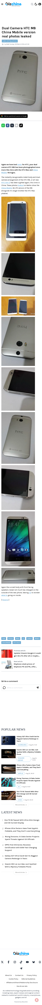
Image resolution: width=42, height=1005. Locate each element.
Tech (3, 638)
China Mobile (6, 188)
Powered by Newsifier (21, 1002)
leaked (21, 185)
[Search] (32, 4)
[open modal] (39, 4)
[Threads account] (40, 962)
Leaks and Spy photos (9, 41)
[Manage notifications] (37, 1000)
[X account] (2, 962)
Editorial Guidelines (28, 979)
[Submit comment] (37, 687)
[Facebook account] (8, 962)
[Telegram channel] (21, 968)
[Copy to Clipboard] (21, 125)
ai (19, 787)
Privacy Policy (32, 975)
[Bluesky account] (33, 962)
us (30, 592)
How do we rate (22, 986)
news (19, 164)
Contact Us (19, 975)
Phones (10, 638)
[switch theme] (36, 4)
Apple (20, 773)
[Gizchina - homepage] (13, 4)
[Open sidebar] (2, 4)
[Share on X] (12, 125)
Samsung (22, 745)
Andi (7, 44)
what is (4, 595)
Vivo (20, 800)
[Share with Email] (16, 125)
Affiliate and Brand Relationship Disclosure (22, 983)
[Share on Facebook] (7, 125)
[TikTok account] (21, 962)
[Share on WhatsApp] (3, 125)
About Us (8, 975)
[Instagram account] (14, 962)
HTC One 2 (5, 182)
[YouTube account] (27, 962)
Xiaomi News (21, 759)
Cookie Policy (13, 979)
